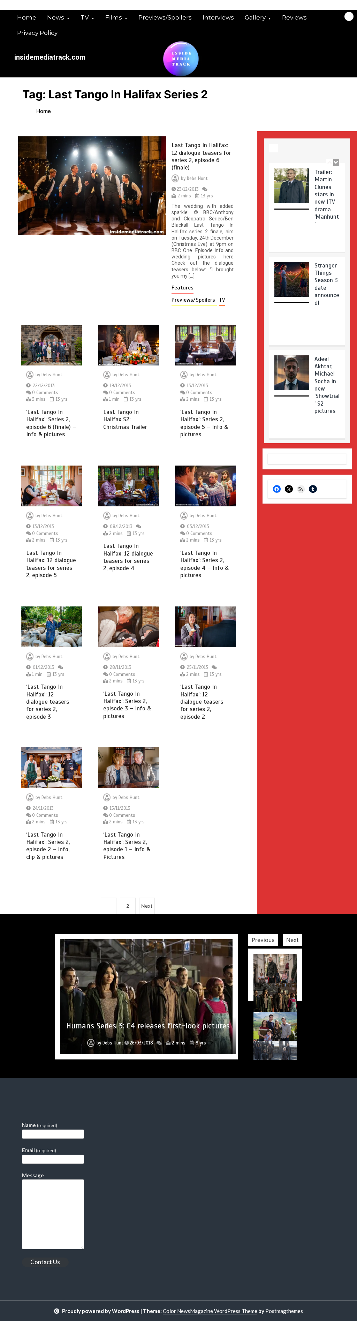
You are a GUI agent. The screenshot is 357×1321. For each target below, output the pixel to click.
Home (26, 17)
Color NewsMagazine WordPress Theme (210, 1311)
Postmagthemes (284, 1311)
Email (39, 1150)
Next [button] (292, 939)
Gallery (255, 17)
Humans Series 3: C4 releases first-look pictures (148, 1026)
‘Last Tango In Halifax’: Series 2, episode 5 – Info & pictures (204, 423)
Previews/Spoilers (165, 17)
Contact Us (45, 1262)
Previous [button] (263, 939)
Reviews (294, 17)
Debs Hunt (197, 178)
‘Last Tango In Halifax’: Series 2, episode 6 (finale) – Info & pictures (51, 423)
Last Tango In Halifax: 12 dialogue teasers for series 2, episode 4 (128, 557)
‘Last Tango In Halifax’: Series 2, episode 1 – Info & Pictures (126, 846)
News (55, 17)
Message (33, 1175)
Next (146, 906)
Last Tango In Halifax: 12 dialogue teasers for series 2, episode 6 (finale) (201, 156)
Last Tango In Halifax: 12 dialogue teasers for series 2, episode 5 (51, 564)
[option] (307, 210)
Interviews (218, 17)
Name (39, 1125)
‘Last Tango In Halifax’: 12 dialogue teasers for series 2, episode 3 (47, 701)
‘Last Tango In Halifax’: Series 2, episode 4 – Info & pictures (204, 564)
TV (85, 17)
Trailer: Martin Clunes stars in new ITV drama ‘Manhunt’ (326, 198)
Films (113, 17)
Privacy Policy (37, 32)
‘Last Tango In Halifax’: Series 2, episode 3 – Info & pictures (127, 705)
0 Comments (45, 392)
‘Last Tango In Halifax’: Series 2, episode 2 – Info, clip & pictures (48, 846)
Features (182, 287)
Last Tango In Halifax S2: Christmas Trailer (125, 419)
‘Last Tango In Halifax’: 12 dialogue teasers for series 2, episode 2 (201, 701)
